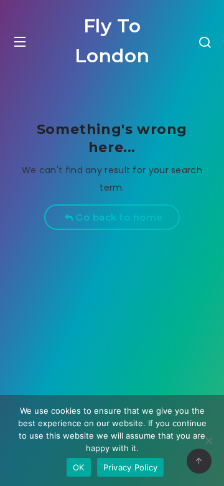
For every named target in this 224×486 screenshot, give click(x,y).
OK (79, 467)
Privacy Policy (130, 467)
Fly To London (112, 40)
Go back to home (118, 217)
